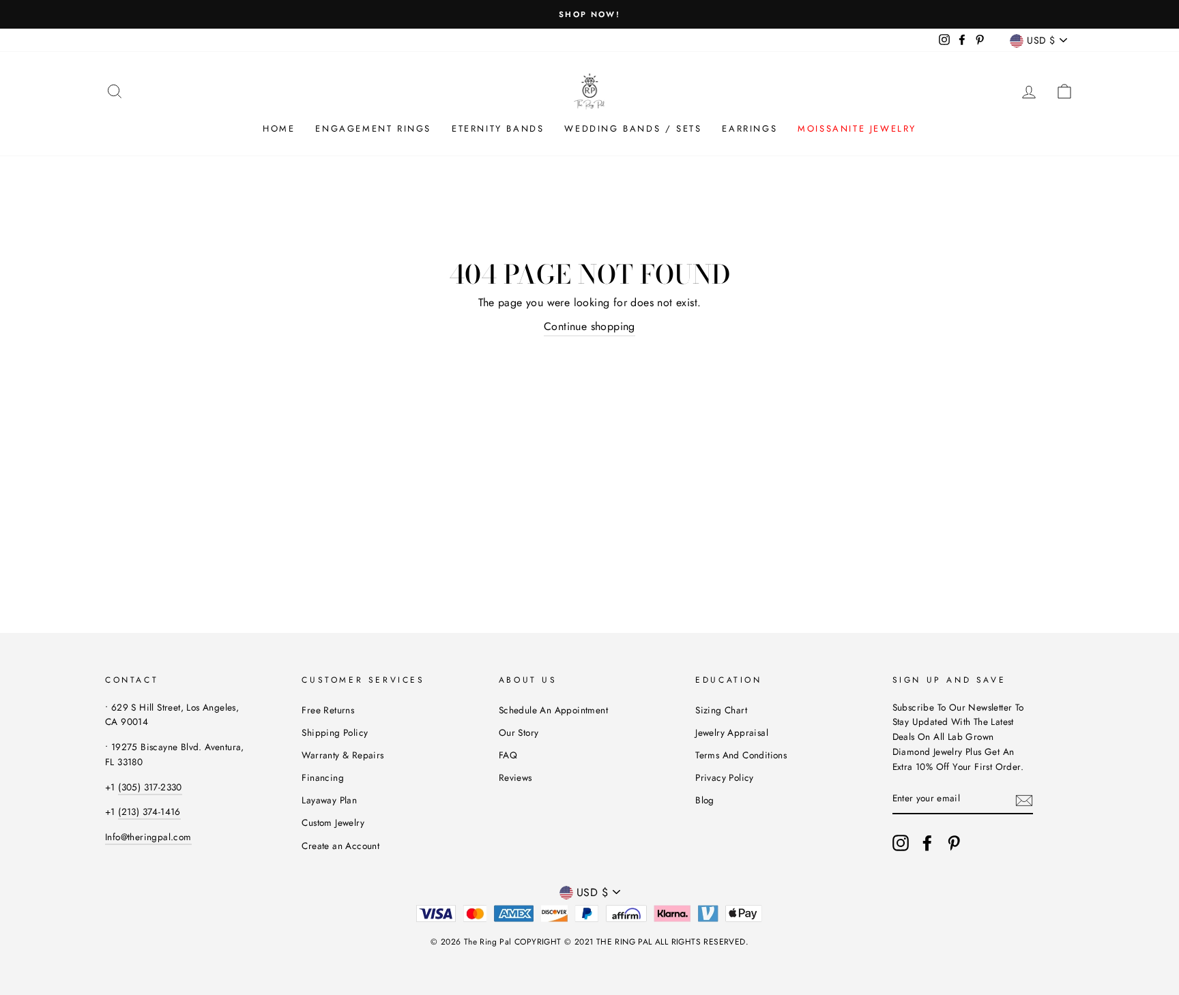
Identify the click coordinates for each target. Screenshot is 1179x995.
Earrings (749, 128)
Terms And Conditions (741, 755)
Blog (704, 800)
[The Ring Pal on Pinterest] (954, 843)
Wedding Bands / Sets (632, 128)
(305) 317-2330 (150, 787)
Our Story (519, 732)
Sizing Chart (721, 710)
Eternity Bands (498, 128)
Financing (323, 777)
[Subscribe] (1024, 799)
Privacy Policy (724, 777)
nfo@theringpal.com (149, 837)
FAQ (508, 755)
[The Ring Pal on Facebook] (927, 843)
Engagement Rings (373, 128)
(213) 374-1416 (149, 811)
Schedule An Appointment (553, 710)
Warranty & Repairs (342, 755)
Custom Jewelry (333, 822)
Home (279, 128)
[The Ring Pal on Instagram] (900, 843)
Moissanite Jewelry (857, 128)
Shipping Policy (335, 732)
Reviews (515, 777)
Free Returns (328, 710)
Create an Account (340, 845)
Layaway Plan (329, 800)
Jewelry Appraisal (731, 732)
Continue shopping (589, 326)
